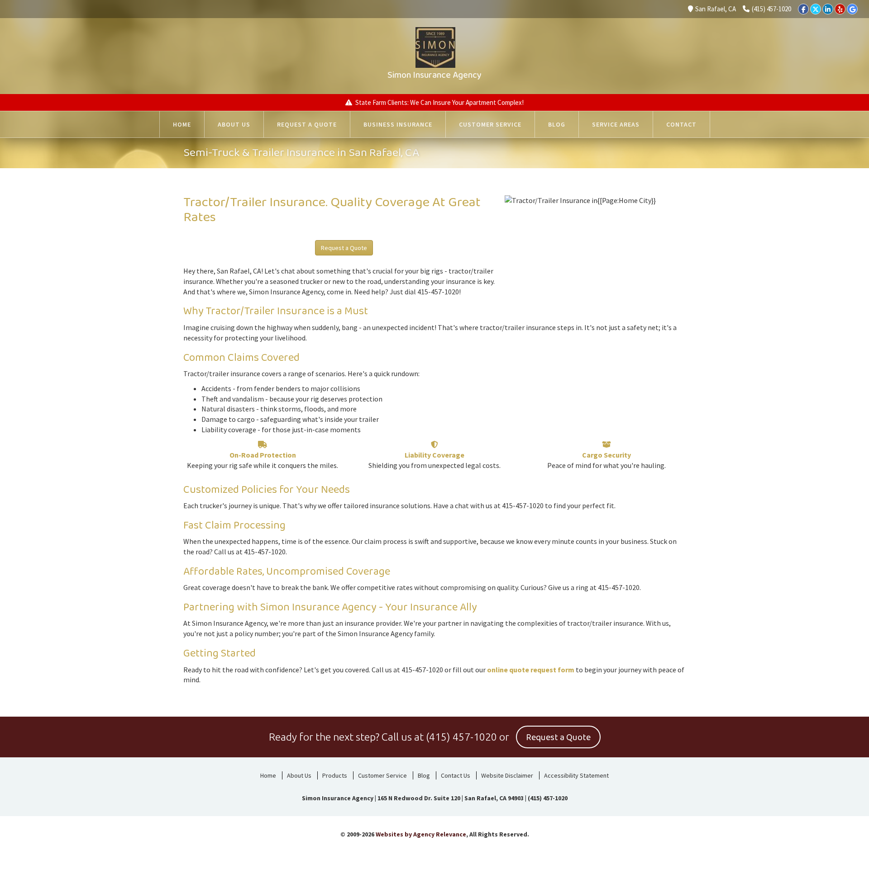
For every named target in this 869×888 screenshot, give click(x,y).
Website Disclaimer (507, 775)
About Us (234, 124)
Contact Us (455, 775)
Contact (681, 124)
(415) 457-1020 (771, 9)
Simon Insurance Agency (434, 75)
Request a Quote (307, 124)
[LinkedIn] (827, 9)
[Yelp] (840, 9)
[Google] (852, 9)
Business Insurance (397, 124)
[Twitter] (815, 9)
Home (182, 124)
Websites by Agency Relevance (421, 834)
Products (334, 775)
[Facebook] (803, 9)
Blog (556, 124)
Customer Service (490, 124)
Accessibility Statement (576, 775)
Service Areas (616, 124)
